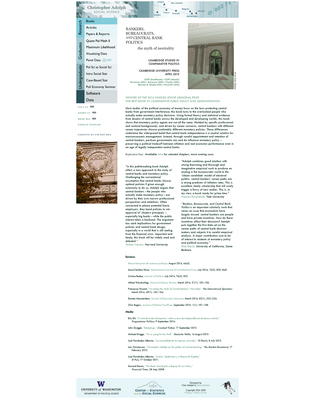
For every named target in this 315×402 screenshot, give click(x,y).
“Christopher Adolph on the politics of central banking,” (174, 347)
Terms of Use (200, 392)
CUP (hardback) (153, 79)
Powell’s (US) (171, 84)
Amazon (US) (138, 82)
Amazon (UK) (156, 82)
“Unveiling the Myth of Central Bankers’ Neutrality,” (175, 288)
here (160, 154)
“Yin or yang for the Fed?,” (159, 334)
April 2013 (172, 74)
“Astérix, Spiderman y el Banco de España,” (177, 356)
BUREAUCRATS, (140, 34)
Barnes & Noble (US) (150, 84)
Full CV (83, 107)
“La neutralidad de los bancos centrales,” (176, 340)
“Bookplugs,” (150, 327)
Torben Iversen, (135, 244)
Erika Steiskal (203, 385)
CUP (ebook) (172, 79)
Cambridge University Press (159, 70)
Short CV (84, 113)
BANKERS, (135, 29)
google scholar (89, 125)
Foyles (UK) (172, 82)
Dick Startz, (188, 246)
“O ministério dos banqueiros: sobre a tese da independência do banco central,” (178, 318)
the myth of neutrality (156, 48)
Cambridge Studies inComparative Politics (163, 62)
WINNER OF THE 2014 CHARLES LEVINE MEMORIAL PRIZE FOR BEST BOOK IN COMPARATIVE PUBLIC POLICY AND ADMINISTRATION (173, 99)
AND (129, 38)
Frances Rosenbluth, (193, 196)
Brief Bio (84, 119)
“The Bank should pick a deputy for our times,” (169, 366)
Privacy (188, 392)
